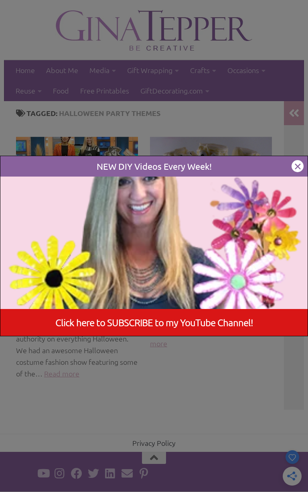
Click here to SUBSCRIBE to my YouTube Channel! (154, 322)
